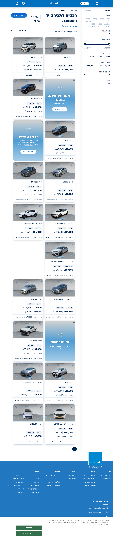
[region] (56, 527)
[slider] (109, 44)
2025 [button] (92, 57)
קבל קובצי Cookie (29, 533)
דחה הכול (29, 528)
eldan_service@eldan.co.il (98, 508)
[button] (97, 4)
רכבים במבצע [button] (24, 30)
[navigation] (60, 57)
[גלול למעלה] (74, 449)
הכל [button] (108, 33)
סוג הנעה (106, 31)
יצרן (108, 81)
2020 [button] (108, 57)
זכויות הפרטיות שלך (29, 522)
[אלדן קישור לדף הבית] (53, 3)
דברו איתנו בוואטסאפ (97, 512)
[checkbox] (108, 19)
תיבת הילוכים (104, 72)
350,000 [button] (90, 66)
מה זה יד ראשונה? (69, 26)
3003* (105, 505)
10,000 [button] (107, 66)
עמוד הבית (73, 10)
